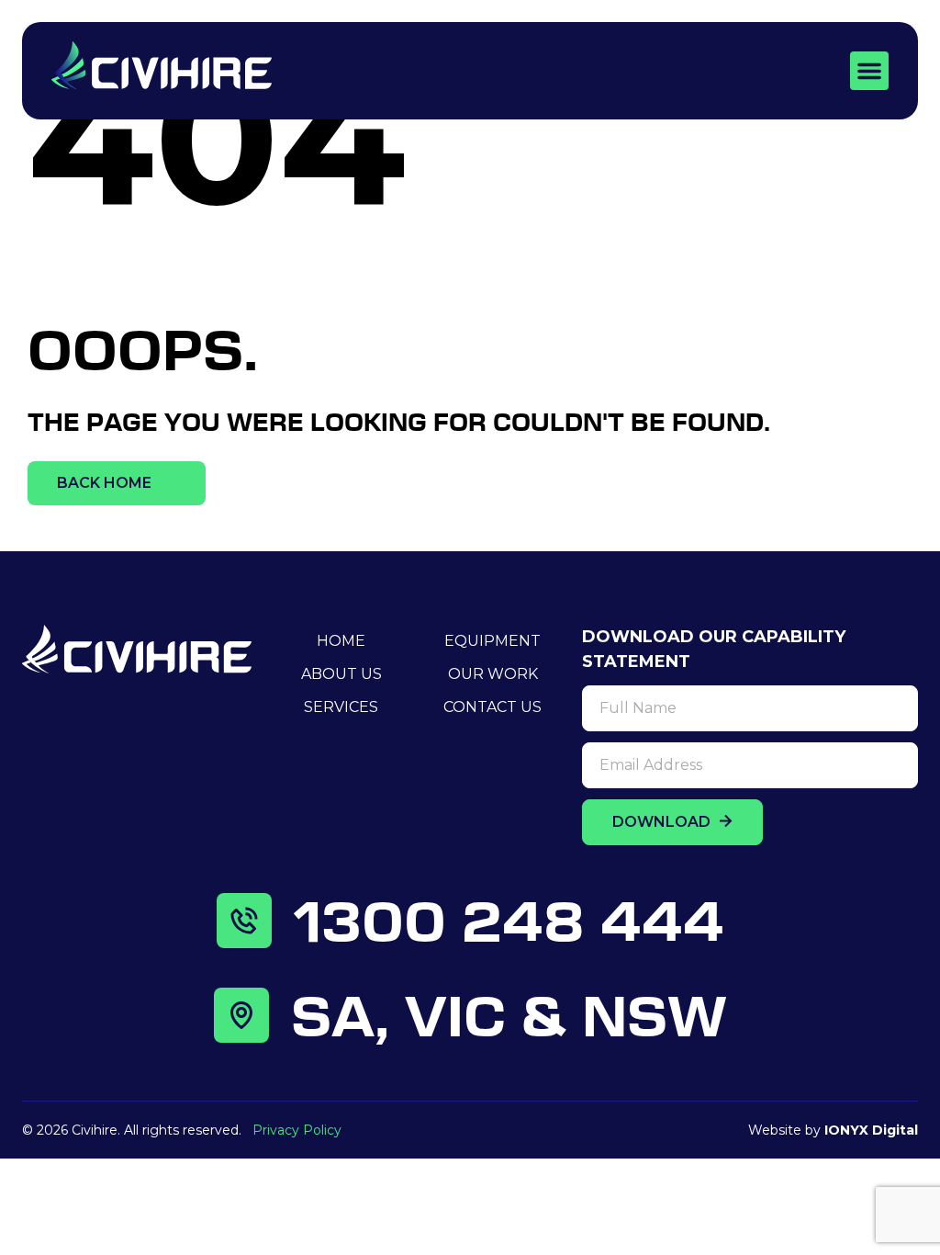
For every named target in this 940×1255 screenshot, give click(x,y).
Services (341, 707)
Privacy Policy (296, 1130)
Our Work (493, 674)
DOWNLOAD (663, 822)
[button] (869, 70)
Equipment (492, 641)
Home (341, 641)
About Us (341, 674)
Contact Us (492, 707)
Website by (833, 1130)
